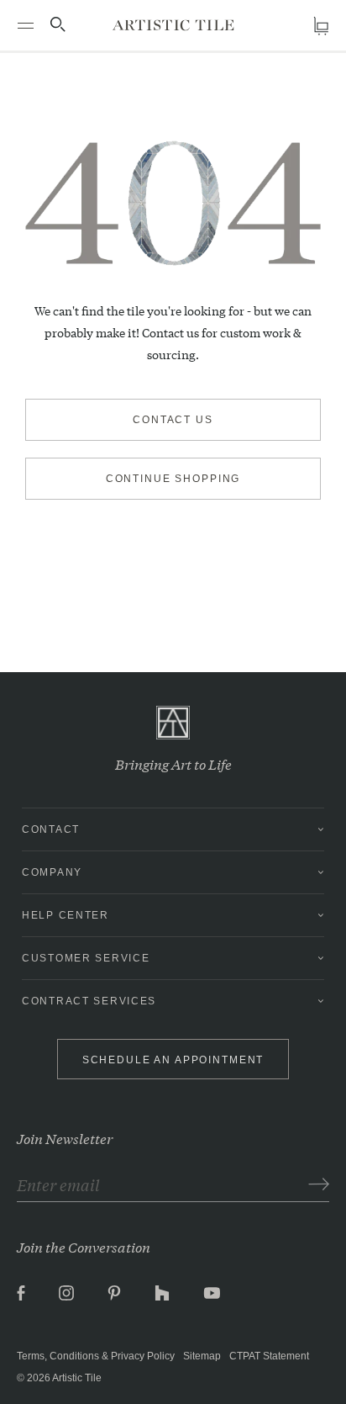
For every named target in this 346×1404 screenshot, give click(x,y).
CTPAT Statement (269, 1356)
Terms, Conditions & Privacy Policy (96, 1356)
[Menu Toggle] (25, 25)
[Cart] (320, 25)
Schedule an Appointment (173, 1060)
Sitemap (202, 1356)
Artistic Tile (77, 1378)
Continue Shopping (173, 479)
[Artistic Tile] (173, 24)
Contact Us (173, 420)
